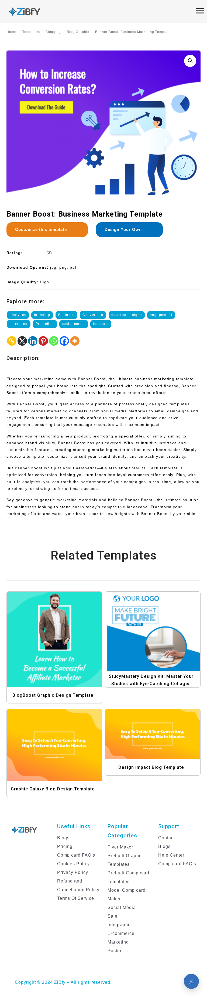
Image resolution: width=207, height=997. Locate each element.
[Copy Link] (11, 341)
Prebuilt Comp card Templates (128, 877)
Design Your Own (125, 229)
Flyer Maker (120, 847)
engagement (161, 315)
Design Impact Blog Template (151, 767)
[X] (22, 341)
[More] (75, 341)
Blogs (63, 838)
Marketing (118, 942)
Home (11, 32)
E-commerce (121, 933)
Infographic (120, 924)
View (56, 637)
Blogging (53, 32)
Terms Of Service (75, 898)
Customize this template (43, 229)
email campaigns (126, 315)
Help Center (171, 855)
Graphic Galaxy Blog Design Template (53, 788)
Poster (115, 950)
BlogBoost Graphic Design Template (52, 695)
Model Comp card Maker (127, 894)
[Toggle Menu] (200, 10)
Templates (31, 32)
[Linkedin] (32, 341)
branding (42, 315)
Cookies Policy (73, 863)
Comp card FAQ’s (76, 855)
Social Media (122, 907)
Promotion (45, 324)
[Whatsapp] (53, 341)
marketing (19, 324)
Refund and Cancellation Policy (78, 885)
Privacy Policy (72, 872)
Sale (113, 916)
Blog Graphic (78, 32)
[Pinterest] (43, 341)
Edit (61, 647)
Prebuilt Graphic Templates (125, 860)
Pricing (65, 846)
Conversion (92, 315)
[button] (190, 61)
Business (66, 315)
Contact (166, 838)
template (101, 324)
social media (73, 324)
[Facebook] (64, 341)
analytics (18, 315)
